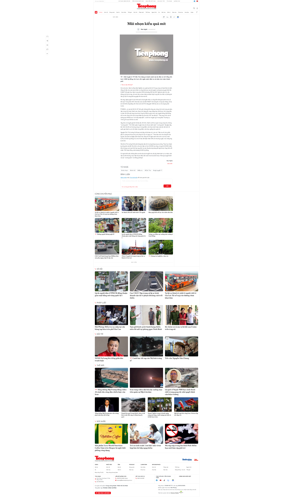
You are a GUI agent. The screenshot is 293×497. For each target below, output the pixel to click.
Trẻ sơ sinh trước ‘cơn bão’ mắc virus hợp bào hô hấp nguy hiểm (145, 446)
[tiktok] (165, 480)
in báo (170, 17)
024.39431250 (100, 481)
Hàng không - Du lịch (180, 469)
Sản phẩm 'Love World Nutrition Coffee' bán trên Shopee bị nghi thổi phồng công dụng (110, 447)
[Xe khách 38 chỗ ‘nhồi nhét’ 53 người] (134, 203)
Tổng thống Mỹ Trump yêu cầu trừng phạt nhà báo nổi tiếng (107, 414)
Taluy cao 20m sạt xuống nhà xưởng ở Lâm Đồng (161, 235)
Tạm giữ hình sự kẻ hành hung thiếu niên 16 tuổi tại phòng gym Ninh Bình (146, 328)
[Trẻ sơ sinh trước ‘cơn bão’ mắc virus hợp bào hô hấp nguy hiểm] (146, 434)
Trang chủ (96, 12)
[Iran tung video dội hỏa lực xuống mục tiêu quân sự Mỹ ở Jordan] (146, 378)
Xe (159, 12)
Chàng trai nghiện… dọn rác (159, 256)
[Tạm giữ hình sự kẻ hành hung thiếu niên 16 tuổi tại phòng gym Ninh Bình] (146, 315)
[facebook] (194, 1)
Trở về (47, 53)
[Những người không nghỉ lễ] (107, 225)
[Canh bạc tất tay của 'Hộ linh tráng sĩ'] (146, 346)
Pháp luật (141, 12)
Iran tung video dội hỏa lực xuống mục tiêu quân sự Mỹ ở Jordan (146, 390)
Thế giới (130, 12)
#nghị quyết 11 (157, 170)
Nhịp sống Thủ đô (99, 472)
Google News (177, 17)
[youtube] (197, 1)
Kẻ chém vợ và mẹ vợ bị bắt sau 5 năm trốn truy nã (181, 328)
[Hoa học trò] (196, 460)
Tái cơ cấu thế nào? (127, 85)
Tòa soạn (169, 1)
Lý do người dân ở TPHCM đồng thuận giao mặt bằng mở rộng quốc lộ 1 (134, 236)
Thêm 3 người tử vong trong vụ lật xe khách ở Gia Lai (133, 257)
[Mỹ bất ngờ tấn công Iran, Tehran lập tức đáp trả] (186, 404)
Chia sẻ (47, 40)
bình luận (174, 17)
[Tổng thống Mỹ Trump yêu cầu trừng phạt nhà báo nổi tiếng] (107, 404)
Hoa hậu (187, 12)
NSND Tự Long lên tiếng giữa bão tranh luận (109, 359)
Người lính (154, 12)
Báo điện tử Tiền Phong (146, 6)
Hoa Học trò (161, 1)
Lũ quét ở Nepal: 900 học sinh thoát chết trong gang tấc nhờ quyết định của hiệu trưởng (180, 392)
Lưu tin (47, 45)
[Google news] (174, 480)
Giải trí (168, 12)
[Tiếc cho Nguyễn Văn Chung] (181, 346)
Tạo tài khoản (133, 177)
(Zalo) (126, 478)
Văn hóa (163, 12)
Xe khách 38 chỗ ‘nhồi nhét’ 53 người (133, 212)
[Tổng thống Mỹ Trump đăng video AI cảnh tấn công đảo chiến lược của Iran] (111, 378)
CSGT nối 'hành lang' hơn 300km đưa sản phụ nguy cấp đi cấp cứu (106, 257)
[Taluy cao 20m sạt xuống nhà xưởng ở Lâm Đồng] (161, 225)
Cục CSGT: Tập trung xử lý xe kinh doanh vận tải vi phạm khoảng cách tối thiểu (146, 295)
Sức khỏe (123, 12)
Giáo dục (174, 12)
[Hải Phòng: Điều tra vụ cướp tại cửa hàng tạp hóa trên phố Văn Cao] (111, 315)
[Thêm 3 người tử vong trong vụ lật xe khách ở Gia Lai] (134, 247)
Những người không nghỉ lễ (105, 234)
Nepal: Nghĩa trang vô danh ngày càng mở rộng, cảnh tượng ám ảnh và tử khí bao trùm (159, 415)
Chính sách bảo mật (185, 476)
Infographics (156, 464)
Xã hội (100, 12)
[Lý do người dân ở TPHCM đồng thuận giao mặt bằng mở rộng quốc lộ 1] (134, 225)
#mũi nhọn (124, 170)
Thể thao (148, 12)
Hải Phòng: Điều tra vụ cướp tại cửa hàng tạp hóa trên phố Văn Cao (110, 328)
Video (192, 12)
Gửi (167, 186)
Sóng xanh (112, 12)
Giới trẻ (135, 12)
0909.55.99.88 (120, 478)
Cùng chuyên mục (103, 194)
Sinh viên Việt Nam (151, 1)
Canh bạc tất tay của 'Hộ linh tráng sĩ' (146, 359)
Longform (144, 464)
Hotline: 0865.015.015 (124, 1)
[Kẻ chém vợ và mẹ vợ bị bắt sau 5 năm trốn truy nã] (181, 315)
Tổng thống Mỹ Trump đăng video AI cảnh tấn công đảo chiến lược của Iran (111, 392)
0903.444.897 (140, 478)
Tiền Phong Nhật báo (138, 1)
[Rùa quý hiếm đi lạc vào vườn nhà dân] (161, 203)
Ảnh (119, 464)
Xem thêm (197, 12)
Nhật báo (109, 464)
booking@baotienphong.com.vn (124, 480)
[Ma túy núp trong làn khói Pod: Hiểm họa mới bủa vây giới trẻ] (181, 434)
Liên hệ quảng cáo (120, 476)
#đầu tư (140, 170)
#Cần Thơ (148, 170)
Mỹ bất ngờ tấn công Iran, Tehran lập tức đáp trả (186, 414)
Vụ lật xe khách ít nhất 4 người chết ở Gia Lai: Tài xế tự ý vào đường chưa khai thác (106, 214)
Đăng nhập (124, 177)
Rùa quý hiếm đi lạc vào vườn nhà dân (161, 212)
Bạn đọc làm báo (104, 493)
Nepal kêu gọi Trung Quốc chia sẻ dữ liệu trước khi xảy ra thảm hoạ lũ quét (133, 415)
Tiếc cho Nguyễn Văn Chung (177, 358)
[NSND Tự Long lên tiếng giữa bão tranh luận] (111, 346)
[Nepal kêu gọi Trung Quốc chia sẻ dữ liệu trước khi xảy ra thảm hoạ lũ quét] (133, 404)
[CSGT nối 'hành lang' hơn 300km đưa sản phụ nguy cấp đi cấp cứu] (107, 247)
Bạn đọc (166, 469)
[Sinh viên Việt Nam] (187, 460)
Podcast (132, 464)
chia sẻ (163, 17)
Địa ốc (118, 12)
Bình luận (47, 49)
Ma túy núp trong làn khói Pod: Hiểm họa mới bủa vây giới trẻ (181, 446)
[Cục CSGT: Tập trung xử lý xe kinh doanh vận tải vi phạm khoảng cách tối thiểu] (146, 281)
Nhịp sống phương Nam (112, 472)
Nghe (47, 36)
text (167, 17)
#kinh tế (132, 170)
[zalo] (169, 480)
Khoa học (180, 12)
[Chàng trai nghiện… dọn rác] (161, 247)
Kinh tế (106, 12)
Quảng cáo (177, 1)
